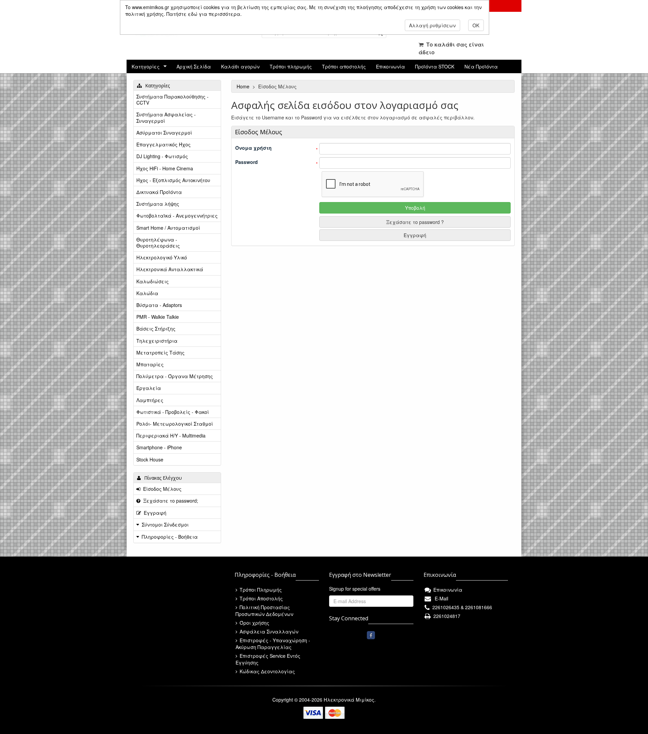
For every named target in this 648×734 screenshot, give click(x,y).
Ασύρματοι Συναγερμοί (164, 132)
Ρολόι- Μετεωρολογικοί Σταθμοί (174, 423)
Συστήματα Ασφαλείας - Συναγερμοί (166, 117)
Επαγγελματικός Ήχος (163, 144)
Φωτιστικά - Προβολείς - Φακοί (172, 411)
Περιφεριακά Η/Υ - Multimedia (171, 435)
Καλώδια (147, 293)
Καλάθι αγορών (240, 66)
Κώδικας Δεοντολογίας (266, 671)
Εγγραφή (415, 235)
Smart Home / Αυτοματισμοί (168, 227)
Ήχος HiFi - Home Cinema (164, 168)
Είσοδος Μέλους (161, 488)
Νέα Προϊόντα (481, 66)
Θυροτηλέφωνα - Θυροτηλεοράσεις (158, 242)
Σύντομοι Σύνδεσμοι (165, 524)
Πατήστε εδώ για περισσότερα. (204, 13)
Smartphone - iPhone (159, 447)
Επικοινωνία (390, 66)
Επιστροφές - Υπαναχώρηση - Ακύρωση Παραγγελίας (273, 643)
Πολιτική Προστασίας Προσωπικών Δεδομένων (264, 610)
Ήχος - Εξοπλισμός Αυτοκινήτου (173, 180)
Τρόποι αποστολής (344, 66)
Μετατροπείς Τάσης (160, 352)
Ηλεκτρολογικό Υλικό (161, 257)
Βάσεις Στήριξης (156, 328)
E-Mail (440, 598)
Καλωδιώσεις (152, 281)
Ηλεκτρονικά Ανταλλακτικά (169, 269)
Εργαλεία (148, 388)
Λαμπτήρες (149, 400)
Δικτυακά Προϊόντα (159, 192)
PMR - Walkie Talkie (157, 316)
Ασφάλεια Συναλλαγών (268, 631)
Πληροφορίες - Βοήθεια (170, 536)
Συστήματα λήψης (157, 203)
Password (246, 162)
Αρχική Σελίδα (194, 66)
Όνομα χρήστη (253, 147)
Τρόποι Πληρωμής (260, 589)
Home (244, 86)
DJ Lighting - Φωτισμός (162, 156)
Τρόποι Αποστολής (260, 598)
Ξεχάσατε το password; (169, 500)
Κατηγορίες (146, 66)
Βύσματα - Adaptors (159, 305)
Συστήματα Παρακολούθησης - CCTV (172, 99)
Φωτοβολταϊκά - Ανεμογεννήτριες (177, 215)
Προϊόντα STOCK (434, 66)
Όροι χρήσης (253, 622)
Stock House (149, 459)
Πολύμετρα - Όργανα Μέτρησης (174, 376)
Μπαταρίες (150, 364)
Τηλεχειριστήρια (157, 340)
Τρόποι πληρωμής (291, 66)
